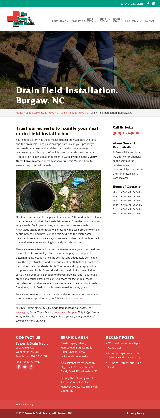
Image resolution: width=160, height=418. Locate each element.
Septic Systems (104, 20)
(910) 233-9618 (133, 4)
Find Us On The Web (28, 362)
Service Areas (116, 20)
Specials (136, 21)
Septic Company (24, 404)
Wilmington (22, 312)
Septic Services (91, 20)
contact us (77, 298)
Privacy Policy (135, 413)
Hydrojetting (78, 21)
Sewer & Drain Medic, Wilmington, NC (48, 413)
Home (55, 21)
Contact (149, 21)
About (63, 21)
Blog (127, 21)
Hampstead (60, 312)
